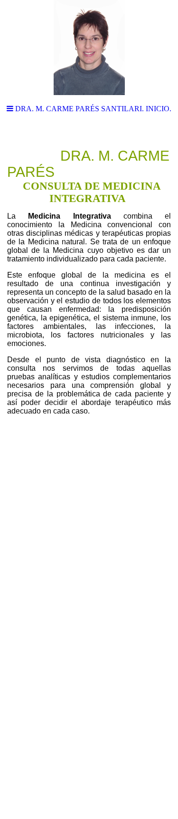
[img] (89, 47)
